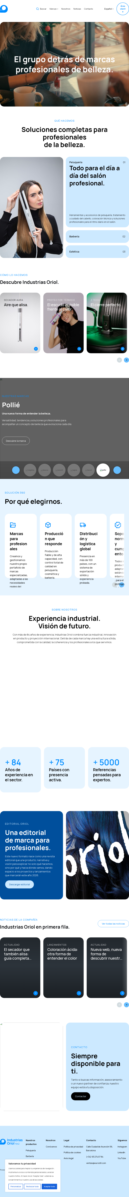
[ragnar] (74, 470)
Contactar (80, 1096)
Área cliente (123, 9)
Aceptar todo (49, 1186)
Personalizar (16, 1186)
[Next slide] (126, 360)
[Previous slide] (119, 360)
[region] (32, 1175)
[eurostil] (59, 470)
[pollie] (103, 470)
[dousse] (44, 470)
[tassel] (88, 470)
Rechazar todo (32, 1186)
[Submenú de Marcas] (57, 8)
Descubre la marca (16, 440)
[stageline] (30, 470)
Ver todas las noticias (113, 923)
